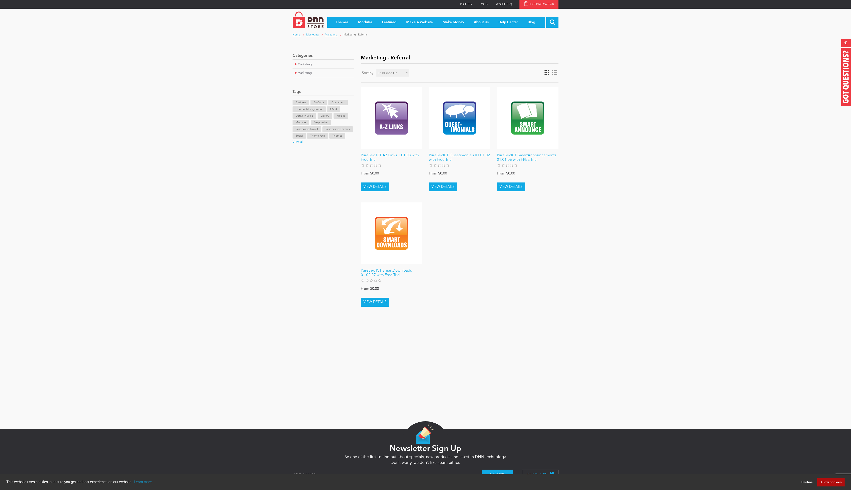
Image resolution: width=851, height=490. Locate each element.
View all (298, 141)
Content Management (309, 109)
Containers (338, 102)
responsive (321, 122)
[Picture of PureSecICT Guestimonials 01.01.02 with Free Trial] (459, 118)
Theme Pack (317, 136)
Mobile (341, 116)
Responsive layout (307, 129)
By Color (319, 102)
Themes (337, 136)
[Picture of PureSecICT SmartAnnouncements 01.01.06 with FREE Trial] (527, 118)
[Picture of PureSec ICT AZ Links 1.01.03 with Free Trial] (391, 118)
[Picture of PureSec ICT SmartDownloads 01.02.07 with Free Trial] (391, 233)
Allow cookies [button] (831, 482)
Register (466, 4)
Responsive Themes (338, 129)
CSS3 (333, 109)
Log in (484, 4)
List (554, 72)
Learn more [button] (143, 482)
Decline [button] (807, 482)
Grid (546, 72)
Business (301, 102)
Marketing (305, 64)
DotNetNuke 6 (304, 116)
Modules (301, 122)
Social (299, 136)
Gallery (325, 116)
